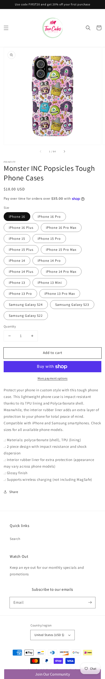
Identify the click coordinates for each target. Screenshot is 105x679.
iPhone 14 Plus (21, 271)
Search (15, 539)
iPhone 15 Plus (21, 249)
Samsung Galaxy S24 (26, 304)
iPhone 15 (17, 238)
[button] (6, 27)
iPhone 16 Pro (49, 216)
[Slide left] (40, 151)
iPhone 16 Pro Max (61, 227)
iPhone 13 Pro (20, 293)
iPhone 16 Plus (21, 227)
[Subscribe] (89, 602)
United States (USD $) (49, 635)
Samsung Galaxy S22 (26, 315)
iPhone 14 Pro (49, 260)
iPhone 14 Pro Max (61, 271)
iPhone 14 (17, 260)
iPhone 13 (17, 282)
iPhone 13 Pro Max (59, 293)
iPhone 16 (17, 216)
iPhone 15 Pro (49, 238)
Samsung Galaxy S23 (72, 304)
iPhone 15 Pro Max (61, 249)
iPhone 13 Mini (50, 282)
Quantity (10, 326)
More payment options (53, 378)
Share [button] (13, 492)
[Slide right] (64, 151)
